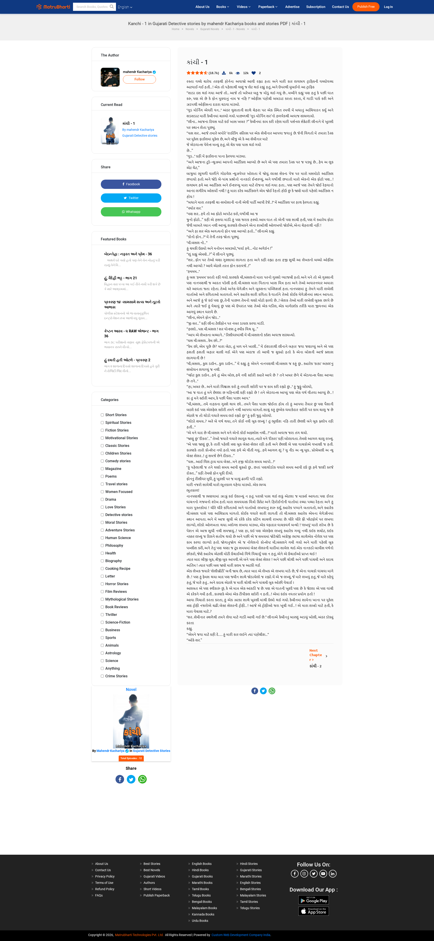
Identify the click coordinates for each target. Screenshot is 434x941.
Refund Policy (104, 889)
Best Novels (152, 870)
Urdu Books (200, 920)
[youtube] (323, 874)
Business (112, 630)
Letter (110, 576)
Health (110, 553)
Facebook (132, 184)
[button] (112, 7)
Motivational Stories (121, 438)
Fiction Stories (117, 430)
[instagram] (304, 874)
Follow (139, 79)
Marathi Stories (251, 876)
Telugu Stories (250, 908)
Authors (149, 883)
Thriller (111, 614)
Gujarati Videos (154, 876)
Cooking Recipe (117, 568)
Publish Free (366, 6)
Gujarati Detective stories (139, 135)
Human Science (118, 538)
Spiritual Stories (118, 422)
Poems (111, 476)
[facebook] (295, 874)
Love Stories (115, 507)
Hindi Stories (249, 864)
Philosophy (114, 545)
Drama (110, 499)
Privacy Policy (105, 876)
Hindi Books (200, 870)
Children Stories (118, 453)
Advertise (292, 6)
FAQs (99, 895)
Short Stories (116, 415)
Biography (113, 561)
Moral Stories (116, 522)
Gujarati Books (202, 876)
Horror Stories (116, 584)
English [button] (123, 7)
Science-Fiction (117, 622)
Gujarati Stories (251, 870)
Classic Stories (117, 446)
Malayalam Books (204, 908)
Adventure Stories (120, 530)
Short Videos (152, 889)
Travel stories (116, 484)
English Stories (250, 883)
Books (221, 6)
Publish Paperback (157, 895)
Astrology (113, 653)
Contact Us (340, 6)
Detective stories (118, 515)
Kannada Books (203, 914)
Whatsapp (133, 212)
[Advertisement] (131, 823)
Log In (389, 7)
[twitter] (314, 874)
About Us (203, 6)
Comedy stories (118, 461)
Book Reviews (116, 607)
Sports (110, 638)
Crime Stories (116, 676)
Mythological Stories (122, 599)
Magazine (113, 469)
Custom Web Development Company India (241, 935)
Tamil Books (200, 889)
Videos (242, 6)
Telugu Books (201, 895)
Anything (112, 668)
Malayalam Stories (253, 895)
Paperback (266, 6)
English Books (202, 864)
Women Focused (118, 492)
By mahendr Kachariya (138, 129)
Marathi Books (202, 883)
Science (111, 661)
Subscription (315, 6)
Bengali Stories (250, 889)
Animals (112, 645)
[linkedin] (333, 874)
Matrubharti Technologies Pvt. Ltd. (140, 935)
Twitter (133, 198)
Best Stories (152, 864)
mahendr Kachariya (138, 72)
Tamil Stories (249, 901)
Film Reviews (116, 591)
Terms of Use (104, 883)
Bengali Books (202, 901)
